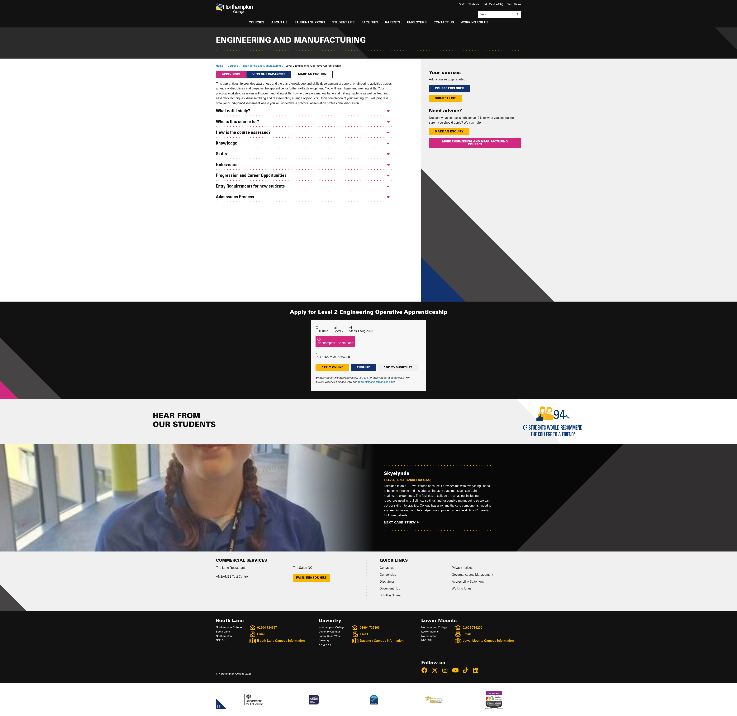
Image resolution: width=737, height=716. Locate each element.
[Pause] (218, 707)
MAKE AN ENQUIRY (449, 131)
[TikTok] (467, 670)
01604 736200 (472, 627)
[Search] (517, 14)
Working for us (461, 588)
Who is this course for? (237, 122)
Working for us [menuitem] (474, 22)
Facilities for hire (311, 577)
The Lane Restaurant (230, 567)
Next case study (400, 522)
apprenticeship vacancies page (376, 381)
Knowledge (226, 143)
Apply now (231, 74)
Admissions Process (235, 197)
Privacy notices (462, 567)
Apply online (332, 367)
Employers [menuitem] (417, 22)
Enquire (363, 367)
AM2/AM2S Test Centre (232, 576)
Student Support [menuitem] (309, 22)
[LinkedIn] (477, 670)
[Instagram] (446, 670)
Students (473, 4)
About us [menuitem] (279, 22)
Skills (221, 154)
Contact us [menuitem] (444, 22)
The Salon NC (302, 567)
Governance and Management (472, 574)
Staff (461, 4)
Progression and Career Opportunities (251, 175)
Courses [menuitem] (256, 22)
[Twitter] (436, 670)
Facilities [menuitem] (370, 22)
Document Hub (390, 588)
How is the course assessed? (243, 132)
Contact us (387, 567)
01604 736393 (370, 627)
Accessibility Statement (467, 581)
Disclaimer (387, 581)
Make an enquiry (312, 74)
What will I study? (233, 111)
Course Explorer (449, 88)
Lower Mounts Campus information (488, 640)
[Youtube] (457, 670)
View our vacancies (268, 74)
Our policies (388, 574)
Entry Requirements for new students (250, 186)
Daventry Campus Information (382, 640)
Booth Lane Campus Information (281, 640)
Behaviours (226, 165)
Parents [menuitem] (392, 22)
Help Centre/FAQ (493, 4)
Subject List (445, 98)
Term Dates (514, 4)
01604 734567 (267, 627)
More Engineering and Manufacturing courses (475, 143)
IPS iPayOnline (390, 595)
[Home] (234, 8)
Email (261, 634)
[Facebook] (426, 670)
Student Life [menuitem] (343, 22)
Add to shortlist (397, 367)
